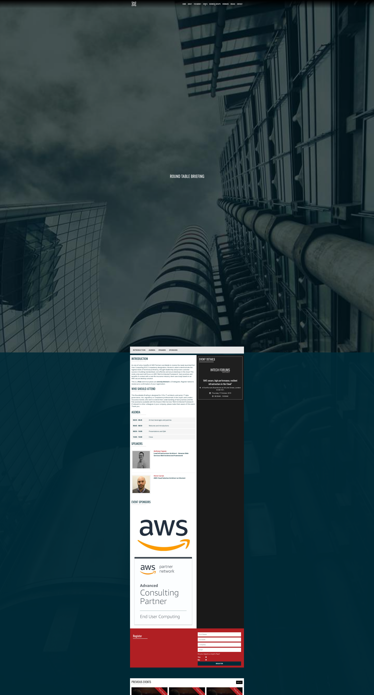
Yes (199, 657)
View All (239, 682)
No (199, 660)
